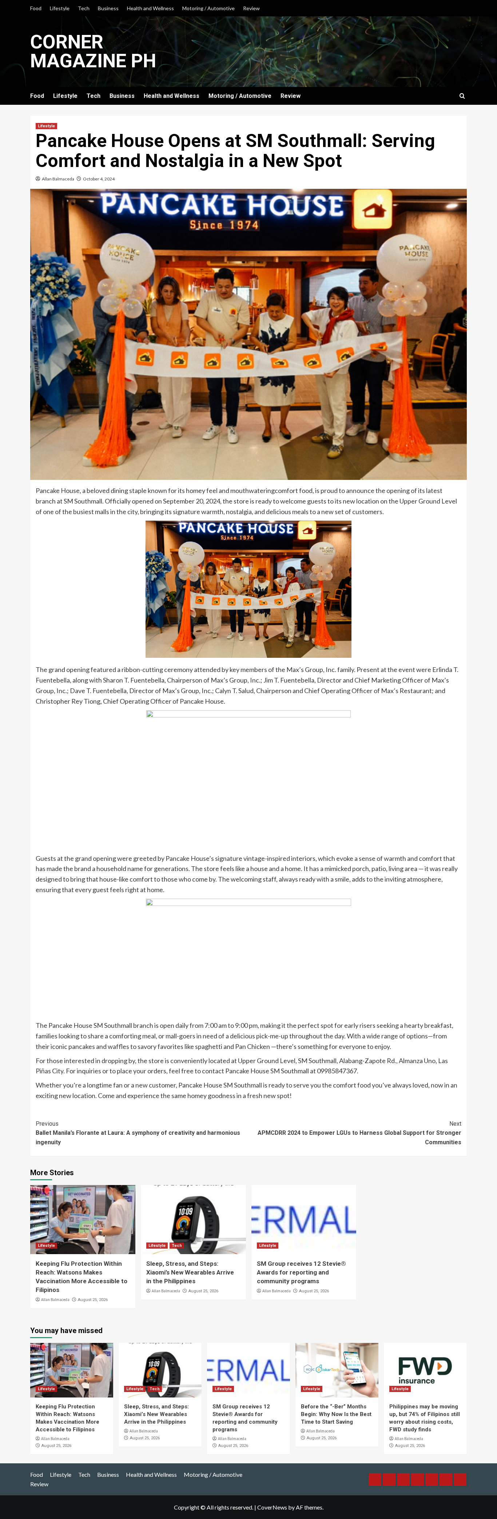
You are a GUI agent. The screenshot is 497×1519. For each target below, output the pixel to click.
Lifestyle (59, 8)
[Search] (462, 96)
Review (251, 8)
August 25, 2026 (93, 1299)
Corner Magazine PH (93, 51)
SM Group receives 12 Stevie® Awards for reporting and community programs (301, 1272)
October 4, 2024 (99, 179)
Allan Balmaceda (58, 179)
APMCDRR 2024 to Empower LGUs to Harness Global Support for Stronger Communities (359, 1133)
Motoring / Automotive (208, 8)
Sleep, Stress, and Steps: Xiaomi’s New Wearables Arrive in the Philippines (190, 1272)
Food (35, 8)
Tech (84, 8)
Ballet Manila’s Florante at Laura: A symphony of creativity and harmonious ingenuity (138, 1133)
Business (108, 8)
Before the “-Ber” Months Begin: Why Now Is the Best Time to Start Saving (336, 1414)
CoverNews (272, 1507)
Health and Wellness (150, 8)
